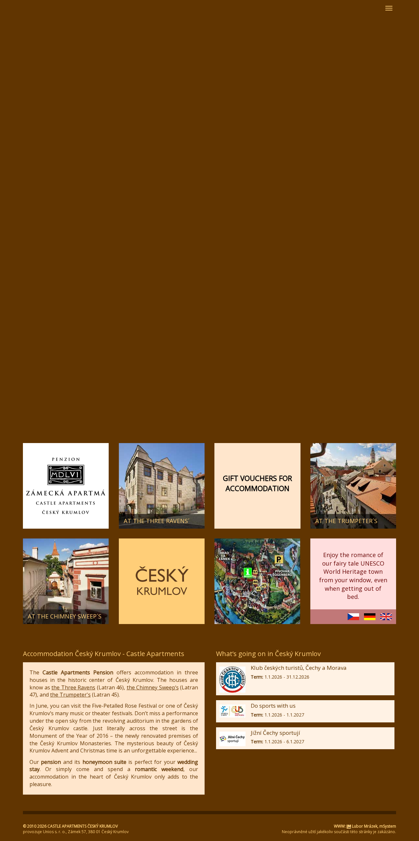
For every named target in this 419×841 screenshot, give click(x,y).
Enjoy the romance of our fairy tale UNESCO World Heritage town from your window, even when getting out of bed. (353, 576)
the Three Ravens (73, 687)
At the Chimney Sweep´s (64, 616)
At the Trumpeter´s (346, 521)
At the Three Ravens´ (157, 521)
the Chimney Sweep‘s (153, 687)
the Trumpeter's (70, 694)
